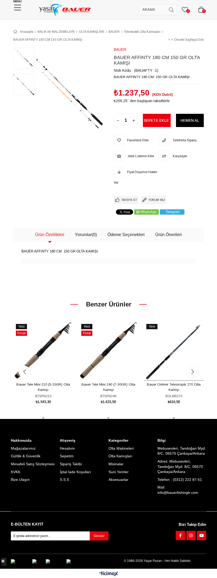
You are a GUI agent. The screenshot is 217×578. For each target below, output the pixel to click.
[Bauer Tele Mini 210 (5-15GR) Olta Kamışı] (43, 351)
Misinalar (116, 464)
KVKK (15, 472)
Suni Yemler (118, 472)
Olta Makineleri (121, 448)
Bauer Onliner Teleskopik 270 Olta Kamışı (174, 387)
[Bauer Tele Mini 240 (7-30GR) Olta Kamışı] (109, 351)
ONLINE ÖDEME (149, 22)
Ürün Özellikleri (49, 234)
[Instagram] (191, 535)
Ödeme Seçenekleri (126, 234)
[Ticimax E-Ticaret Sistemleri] (108, 574)
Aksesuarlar (118, 479)
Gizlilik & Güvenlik (25, 456)
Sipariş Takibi (71, 464)
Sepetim (67, 456)
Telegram (173, 212)
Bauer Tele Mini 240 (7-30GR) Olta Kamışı (108, 387)
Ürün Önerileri (168, 234)
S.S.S (64, 479)
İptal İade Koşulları (75, 472)
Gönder (99, 536)
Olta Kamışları (120, 456)
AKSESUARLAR (109, 22)
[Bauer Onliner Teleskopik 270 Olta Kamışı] (174, 351)
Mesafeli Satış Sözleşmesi (33, 464)
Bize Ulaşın (20, 479)
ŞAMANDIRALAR (68, 22)
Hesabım (67, 448)
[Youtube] (201, 535)
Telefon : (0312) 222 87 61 (179, 479)
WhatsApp (148, 212)
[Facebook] (180, 535)
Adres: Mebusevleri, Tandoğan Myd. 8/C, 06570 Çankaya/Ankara (180, 466)
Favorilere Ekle (37, 370)
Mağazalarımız (23, 448)
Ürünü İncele (49, 370)
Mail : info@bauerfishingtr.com (177, 490)
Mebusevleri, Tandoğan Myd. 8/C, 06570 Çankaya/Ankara (181, 451)
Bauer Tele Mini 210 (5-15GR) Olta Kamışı (43, 387)
